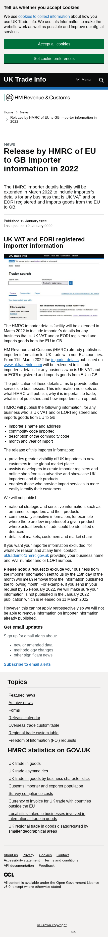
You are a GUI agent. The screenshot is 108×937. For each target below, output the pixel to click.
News (24, 112)
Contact (63, 855)
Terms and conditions (61, 860)
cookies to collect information (44, 16)
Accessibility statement (22, 860)
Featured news (22, 695)
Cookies (45, 855)
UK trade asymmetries (28, 771)
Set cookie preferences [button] (54, 58)
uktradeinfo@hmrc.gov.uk (26, 555)
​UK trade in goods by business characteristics (49, 778)
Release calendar (24, 718)
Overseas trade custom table (34, 725)
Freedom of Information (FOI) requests (42, 740)
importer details (65, 360)
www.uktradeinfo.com (23, 365)
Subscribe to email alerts (27, 664)
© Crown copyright (52, 925)
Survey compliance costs (31, 793)
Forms (14, 710)
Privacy (28, 855)
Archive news (21, 703)
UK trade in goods (25, 763)
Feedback (47, 865)
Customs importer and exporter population (46, 786)
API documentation (19, 865)
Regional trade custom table (34, 733)
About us (11, 855)
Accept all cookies (54, 44)
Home (8, 112)
